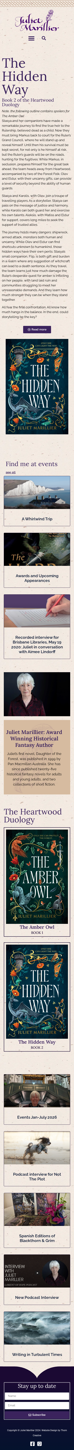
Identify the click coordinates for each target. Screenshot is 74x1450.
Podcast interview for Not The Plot (37, 1176)
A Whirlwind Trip (37, 519)
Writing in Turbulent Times (37, 1354)
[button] (31, 38)
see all (11, 472)
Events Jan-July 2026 (37, 1117)
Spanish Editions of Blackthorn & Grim (37, 1238)
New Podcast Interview (37, 1297)
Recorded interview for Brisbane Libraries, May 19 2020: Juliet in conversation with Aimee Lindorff (37, 644)
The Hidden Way (37, 1042)
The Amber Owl (37, 927)
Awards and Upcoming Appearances (37, 578)
